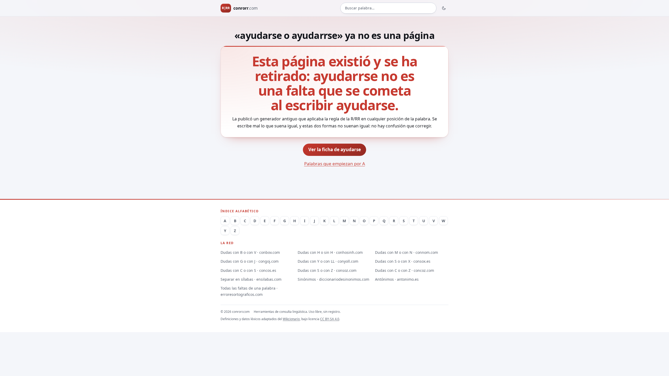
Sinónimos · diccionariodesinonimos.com (333, 279)
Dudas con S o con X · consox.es (402, 261)
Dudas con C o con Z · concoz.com (404, 270)
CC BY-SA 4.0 (329, 319)
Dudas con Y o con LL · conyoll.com (328, 261)
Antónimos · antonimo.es (397, 279)
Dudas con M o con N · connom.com (406, 252)
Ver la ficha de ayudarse (334, 149)
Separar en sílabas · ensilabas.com (251, 279)
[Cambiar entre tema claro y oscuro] (444, 8)
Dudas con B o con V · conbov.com (250, 252)
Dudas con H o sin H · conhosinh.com (330, 252)
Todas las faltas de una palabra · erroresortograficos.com (249, 291)
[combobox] (388, 8)
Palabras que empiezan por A (334, 164)
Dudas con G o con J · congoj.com (250, 261)
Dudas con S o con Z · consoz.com (327, 270)
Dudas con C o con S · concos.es (248, 270)
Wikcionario (291, 319)
